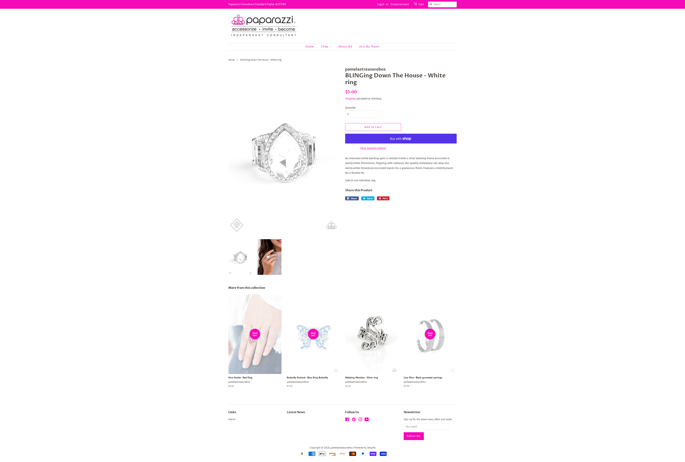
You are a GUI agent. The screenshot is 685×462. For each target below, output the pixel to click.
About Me (345, 46)
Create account (399, 4)
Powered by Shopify (365, 447)
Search (231, 419)
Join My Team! (369, 46)
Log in (380, 4)
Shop (325, 46)
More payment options (373, 148)
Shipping (350, 98)
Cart (421, 4)
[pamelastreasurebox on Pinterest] (354, 420)
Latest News (296, 412)
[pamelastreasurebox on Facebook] (347, 420)
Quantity (350, 107)
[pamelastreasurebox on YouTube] (367, 420)
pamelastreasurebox (342, 447)
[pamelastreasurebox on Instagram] (360, 420)
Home (310, 46)
